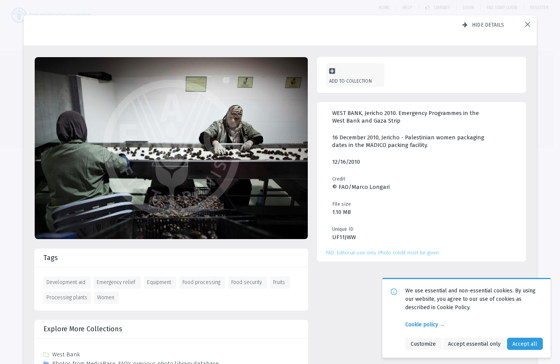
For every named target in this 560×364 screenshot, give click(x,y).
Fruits (279, 282)
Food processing (201, 282)
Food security (246, 282)
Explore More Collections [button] (82, 329)
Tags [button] (50, 258)
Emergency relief (116, 282)
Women (105, 297)
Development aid (65, 282)
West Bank (66, 354)
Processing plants (66, 297)
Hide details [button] (488, 24)
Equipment (159, 282)
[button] (527, 24)
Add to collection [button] (350, 81)
